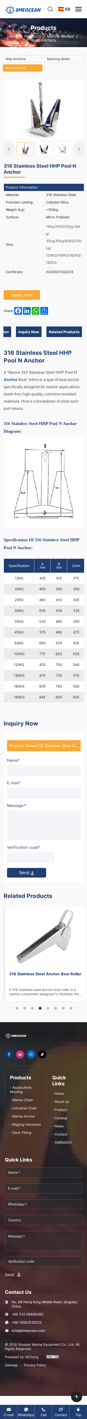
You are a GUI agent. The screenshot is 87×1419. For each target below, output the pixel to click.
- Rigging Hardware (25, 1124)
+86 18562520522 (27, 1322)
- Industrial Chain (23, 1108)
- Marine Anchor (22, 1116)
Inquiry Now (22, 295)
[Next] (79, 149)
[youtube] (31, 1054)
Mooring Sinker (58, 59)
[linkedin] (20, 1054)
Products (32, 36)
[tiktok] (42, 1054)
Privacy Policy (35, 1365)
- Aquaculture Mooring (20, 1089)
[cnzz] (53, 1359)
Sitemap (11, 1365)
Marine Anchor (60, 36)
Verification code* (23, 847)
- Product (59, 1109)
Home (12, 36)
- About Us (60, 1101)
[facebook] (9, 1054)
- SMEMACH (62, 1142)
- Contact (59, 1134)
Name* (13, 760)
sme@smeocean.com (28, 1330)
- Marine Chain (21, 1100)
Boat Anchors (43, 40)
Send (24, 872)
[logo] (23, 9)
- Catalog (59, 1118)
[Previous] (8, 149)
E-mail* (14, 783)
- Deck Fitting (20, 1132)
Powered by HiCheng (21, 1357)
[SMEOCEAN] (16, 1035)
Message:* (16, 805)
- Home (58, 1093)
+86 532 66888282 (27, 1314)
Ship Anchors (16, 59)
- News (58, 1126)
